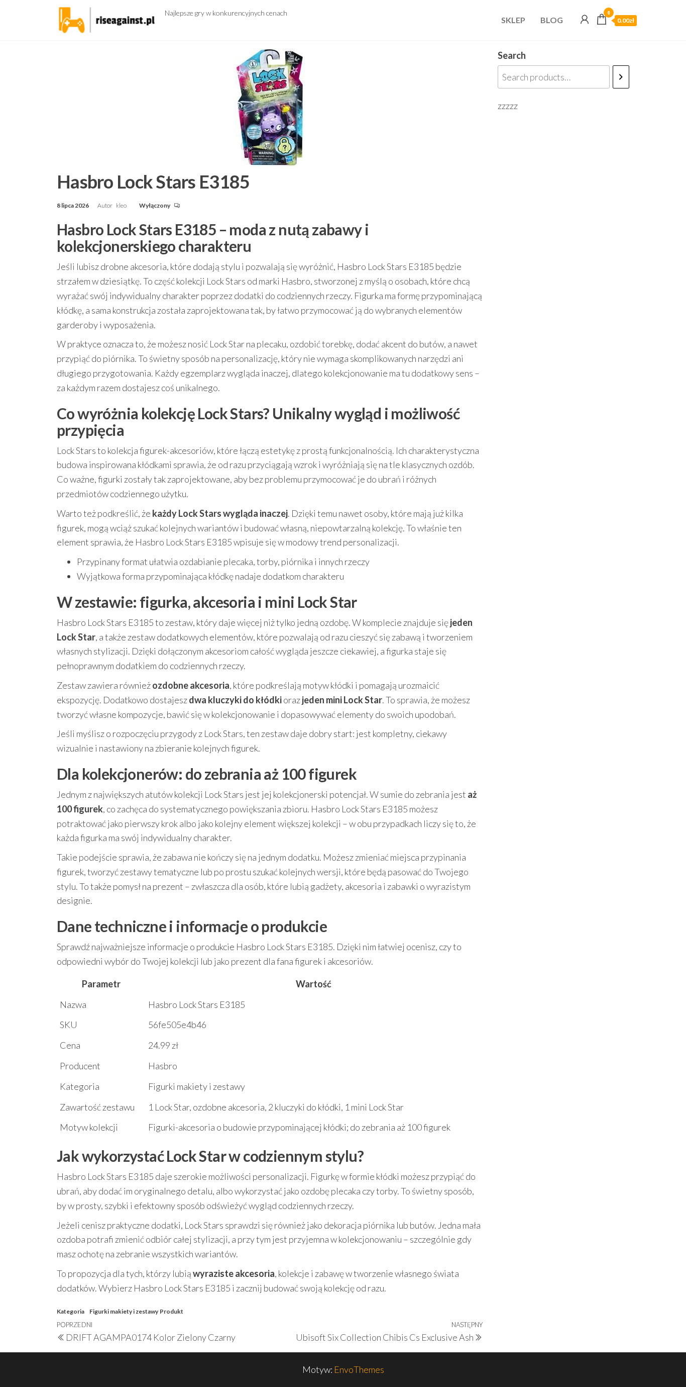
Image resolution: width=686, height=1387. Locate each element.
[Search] (621, 76)
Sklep (513, 20)
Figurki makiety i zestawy (123, 1311)
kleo (122, 205)
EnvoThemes (359, 1369)
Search (512, 55)
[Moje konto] (584, 19)
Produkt (171, 1311)
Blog (551, 20)
